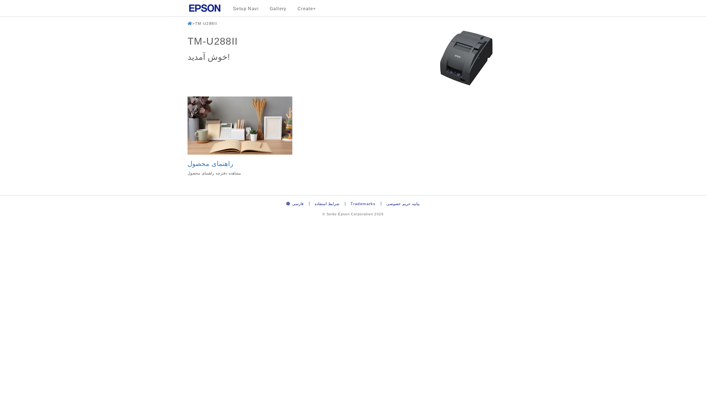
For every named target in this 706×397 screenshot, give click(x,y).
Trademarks (363, 204)
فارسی (296, 204)
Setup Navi (246, 8)
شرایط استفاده (327, 204)
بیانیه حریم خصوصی (403, 204)
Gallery (278, 8)
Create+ (307, 8)
